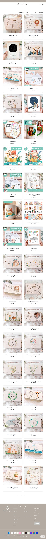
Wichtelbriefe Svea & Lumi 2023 (13, 248)
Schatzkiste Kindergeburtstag (33, 301)
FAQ (35, 518)
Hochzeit (15, 511)
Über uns (15, 522)
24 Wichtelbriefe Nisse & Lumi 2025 (12, 168)
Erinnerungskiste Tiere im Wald (13, 460)
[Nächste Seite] (28, 495)
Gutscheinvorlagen (17, 516)
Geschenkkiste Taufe (33, 460)
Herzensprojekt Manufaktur (11, 535)
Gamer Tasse (33, 141)
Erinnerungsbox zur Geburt (33, 35)
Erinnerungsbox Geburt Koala (12, 434)
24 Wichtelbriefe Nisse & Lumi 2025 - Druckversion (33, 195)
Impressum (26, 511)
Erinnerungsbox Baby (13, 35)
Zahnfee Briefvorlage (33, 88)
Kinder (15, 514)
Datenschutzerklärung (28, 516)
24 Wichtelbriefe (12, 194)
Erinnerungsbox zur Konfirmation (12, 381)
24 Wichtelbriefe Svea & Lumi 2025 (33, 168)
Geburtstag (16, 508)
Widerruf (37, 523)
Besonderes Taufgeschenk (33, 434)
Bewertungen (37, 512)
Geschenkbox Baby (12, 301)
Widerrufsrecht (27, 514)
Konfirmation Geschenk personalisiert (33, 381)
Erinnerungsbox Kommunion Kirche (33, 354)
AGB (24, 508)
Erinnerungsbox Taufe (33, 275)
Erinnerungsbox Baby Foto (33, 328)
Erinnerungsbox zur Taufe (13, 88)
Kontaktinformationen (23, 536)
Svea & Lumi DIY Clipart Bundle (33, 222)
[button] (2, 4)
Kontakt (15, 525)
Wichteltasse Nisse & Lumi (13, 222)
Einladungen (16, 519)
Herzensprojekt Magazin (37, 509)
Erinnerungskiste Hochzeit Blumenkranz (12, 354)
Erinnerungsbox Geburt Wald (12, 328)
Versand (40, 535)
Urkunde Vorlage (33, 248)
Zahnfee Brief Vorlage (13, 141)
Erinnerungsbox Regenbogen (12, 275)
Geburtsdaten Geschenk (33, 487)
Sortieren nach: (21, 12)
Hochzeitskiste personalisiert (12, 407)
